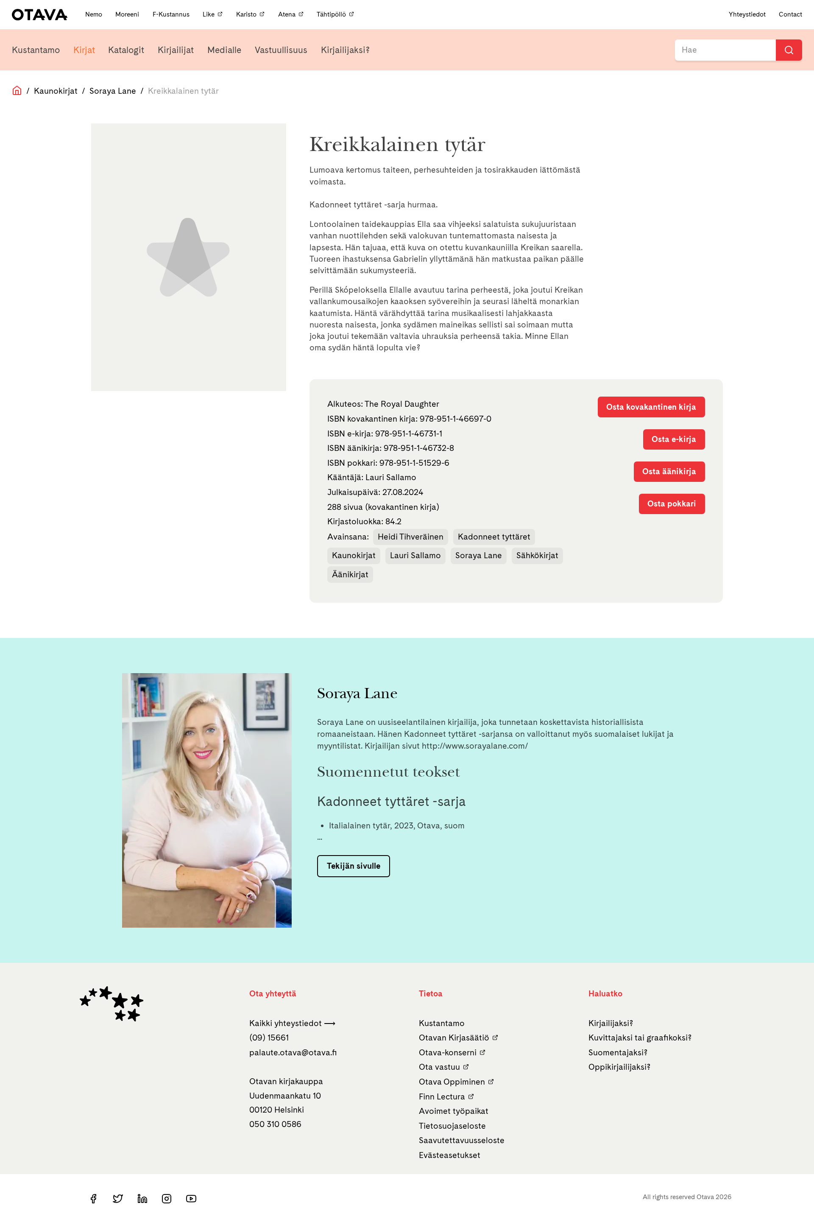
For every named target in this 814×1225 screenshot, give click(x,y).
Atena (286, 14)
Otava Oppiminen (452, 1082)
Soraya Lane (112, 91)
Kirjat (84, 50)
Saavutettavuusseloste (462, 1140)
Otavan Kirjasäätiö (454, 1037)
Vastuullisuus (281, 50)
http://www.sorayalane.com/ (475, 746)
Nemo (94, 14)
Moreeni (128, 14)
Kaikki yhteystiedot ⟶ (292, 1023)
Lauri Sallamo (415, 555)
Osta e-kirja (674, 439)
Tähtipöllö (331, 14)
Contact (790, 14)
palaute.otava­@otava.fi (293, 1052)
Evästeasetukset (449, 1155)
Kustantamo (36, 50)
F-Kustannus (172, 14)
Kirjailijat (176, 50)
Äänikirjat (350, 574)
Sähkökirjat (537, 555)
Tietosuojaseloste (452, 1126)
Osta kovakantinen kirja (651, 407)
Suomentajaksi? (618, 1052)
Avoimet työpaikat (453, 1111)
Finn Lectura (442, 1096)
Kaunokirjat (56, 91)
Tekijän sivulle (353, 866)
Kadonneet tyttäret (494, 536)
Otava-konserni (448, 1052)
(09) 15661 (269, 1037)
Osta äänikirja (669, 471)
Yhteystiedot (747, 14)
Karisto (246, 14)
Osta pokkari (671, 503)
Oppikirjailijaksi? (619, 1067)
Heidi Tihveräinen (410, 536)
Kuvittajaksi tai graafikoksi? (640, 1037)
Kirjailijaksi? (345, 50)
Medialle (224, 50)
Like (209, 14)
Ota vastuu (439, 1067)
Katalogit (126, 50)
